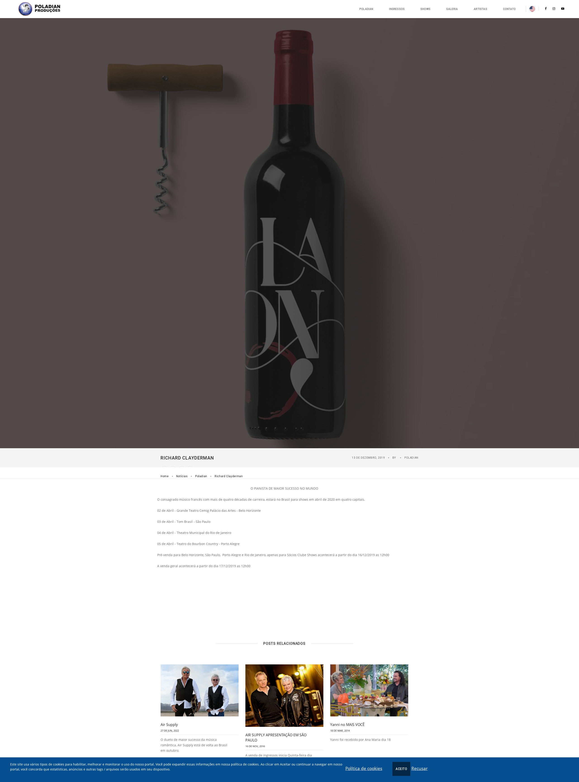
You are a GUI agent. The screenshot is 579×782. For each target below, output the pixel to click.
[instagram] (554, 8)
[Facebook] (545, 8)
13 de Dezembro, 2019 (368, 457)
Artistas (480, 9)
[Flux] (44, 9)
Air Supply (169, 724)
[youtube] (561, 8)
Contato (509, 9)
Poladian (366, 9)
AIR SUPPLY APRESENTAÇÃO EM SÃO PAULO (275, 737)
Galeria (452, 9)
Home (165, 476)
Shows (425, 9)
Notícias (182, 476)
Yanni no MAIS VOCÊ (347, 724)
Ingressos (397, 9)
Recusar (419, 768)
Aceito (401, 769)
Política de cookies (363, 768)
